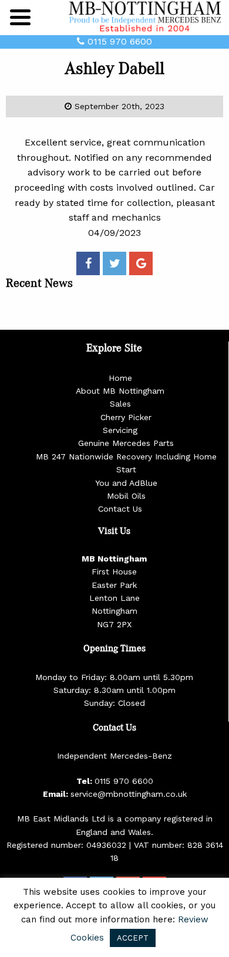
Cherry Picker (125, 417)
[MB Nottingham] (147, 16)
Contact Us (120, 508)
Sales (120, 403)
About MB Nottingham (120, 390)
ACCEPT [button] (133, 938)
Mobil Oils (126, 496)
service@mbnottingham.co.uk (128, 794)
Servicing (120, 430)
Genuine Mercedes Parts (126, 443)
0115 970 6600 (118, 41)
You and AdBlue (126, 483)
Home (120, 378)
